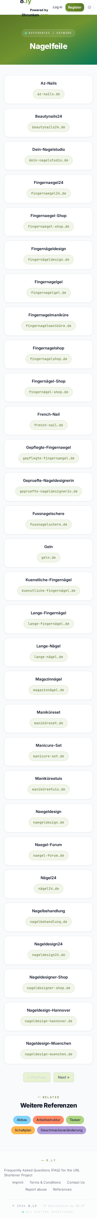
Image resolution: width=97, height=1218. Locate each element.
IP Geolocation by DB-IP (64, 1206)
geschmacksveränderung (62, 1130)
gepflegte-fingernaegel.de (48, 458)
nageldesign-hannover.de (48, 1021)
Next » (64, 1077)
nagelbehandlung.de (48, 922)
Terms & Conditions (45, 1182)
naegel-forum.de (48, 855)
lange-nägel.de (48, 657)
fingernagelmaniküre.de (48, 326)
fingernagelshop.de (48, 359)
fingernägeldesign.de (48, 259)
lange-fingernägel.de (48, 624)
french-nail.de (48, 425)
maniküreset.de (48, 723)
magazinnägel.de (48, 690)
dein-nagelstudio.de (48, 160)
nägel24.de (48, 888)
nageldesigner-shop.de (48, 988)
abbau (22, 1120)
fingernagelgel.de (48, 292)
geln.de (48, 557)
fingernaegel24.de (48, 193)
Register (74, 7)
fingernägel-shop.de (48, 392)
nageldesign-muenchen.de (48, 1054)
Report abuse (36, 1189)
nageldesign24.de (48, 955)
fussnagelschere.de (48, 524)
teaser (75, 1120)
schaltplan (23, 1130)
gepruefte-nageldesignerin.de (49, 491)
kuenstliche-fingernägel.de (49, 590)
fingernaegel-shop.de (48, 226)
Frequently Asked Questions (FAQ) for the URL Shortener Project (42, 1172)
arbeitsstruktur (48, 1120)
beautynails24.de (48, 127)
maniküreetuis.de (48, 789)
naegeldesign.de (48, 822)
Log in (57, 7)
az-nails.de (48, 94)
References (62, 1189)
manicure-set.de (48, 756)
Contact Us (76, 1182)
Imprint (17, 1182)
